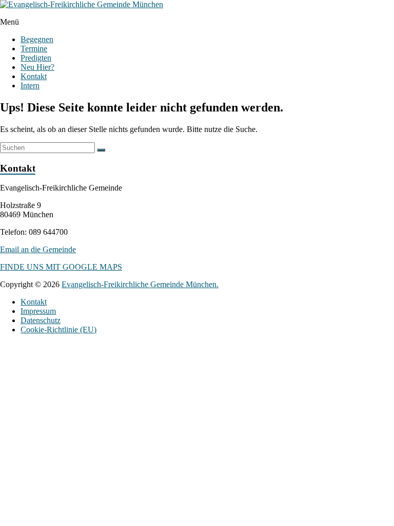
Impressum (38, 311)
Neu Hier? (37, 67)
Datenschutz (41, 320)
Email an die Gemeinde (38, 249)
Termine (34, 48)
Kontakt (34, 76)
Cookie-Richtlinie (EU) (58, 329)
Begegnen (37, 39)
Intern (30, 85)
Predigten (36, 57)
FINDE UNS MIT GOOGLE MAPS (61, 266)
